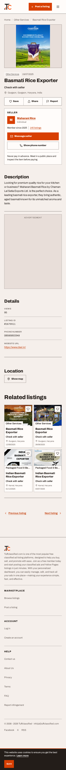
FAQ (6, 696)
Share (35, 101)
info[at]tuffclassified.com (46, 723)
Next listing (51, 513)
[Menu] (58, 7)
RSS (23, 730)
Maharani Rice (26, 118)
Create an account (13, 637)
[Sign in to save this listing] (28, 409)
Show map (17, 379)
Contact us (9, 659)
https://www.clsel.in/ (15, 347)
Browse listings (12, 598)
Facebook (9, 730)
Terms (7, 686)
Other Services (12, 74)
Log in (7, 628)
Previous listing (17, 513)
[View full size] (33, 46)
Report (54, 101)
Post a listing (10, 607)
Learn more (23, 755)
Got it (9, 764)
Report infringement (14, 705)
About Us (9, 668)
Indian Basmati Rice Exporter (15, 475)
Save (16, 101)
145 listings (35, 128)
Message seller (23, 136)
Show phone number (35, 145)
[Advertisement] (33, 253)
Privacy (8, 677)
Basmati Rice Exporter (14, 430)
